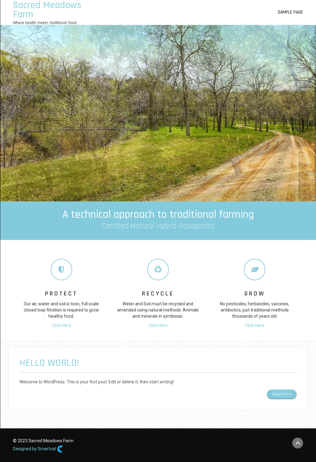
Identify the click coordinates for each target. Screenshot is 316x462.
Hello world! (49, 363)
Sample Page (290, 12)
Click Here (61, 325)
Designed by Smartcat (35, 448)
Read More (281, 394)
